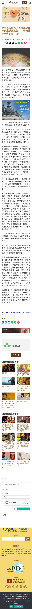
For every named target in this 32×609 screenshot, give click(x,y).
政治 (24, 312)
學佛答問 (19, 312)
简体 (24, 3)
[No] (30, 601)
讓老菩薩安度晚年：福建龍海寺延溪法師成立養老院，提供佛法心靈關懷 (23, 428)
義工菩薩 (4, 373)
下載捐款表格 (23, 529)
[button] (3, 3)
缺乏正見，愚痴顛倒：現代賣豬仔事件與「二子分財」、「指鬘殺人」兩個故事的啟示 (8, 405)
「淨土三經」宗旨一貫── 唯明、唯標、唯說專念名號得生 (23, 388)
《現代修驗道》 (7, 386)
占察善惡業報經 (10, 312)
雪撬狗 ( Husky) (22, 401)
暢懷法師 (8, 40)
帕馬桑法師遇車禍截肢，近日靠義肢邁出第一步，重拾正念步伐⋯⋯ (8, 464)
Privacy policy (19, 606)
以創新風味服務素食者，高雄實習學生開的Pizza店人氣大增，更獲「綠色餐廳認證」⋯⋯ (8, 446)
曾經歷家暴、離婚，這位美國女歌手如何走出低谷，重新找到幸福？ (8, 428)
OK (11, 606)
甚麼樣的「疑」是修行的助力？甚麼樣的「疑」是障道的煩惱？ (23, 445)
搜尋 (27, 539)
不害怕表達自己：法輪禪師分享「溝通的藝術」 (23, 463)
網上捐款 (14, 529)
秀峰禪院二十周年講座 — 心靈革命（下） (23, 374)
